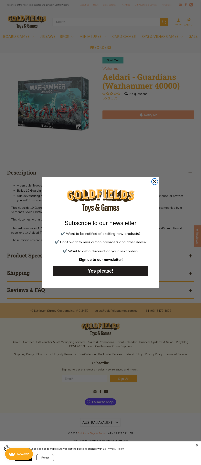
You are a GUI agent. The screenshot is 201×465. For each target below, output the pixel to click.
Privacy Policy (115, 448)
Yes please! (100, 271)
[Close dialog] (155, 181)
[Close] (197, 445)
